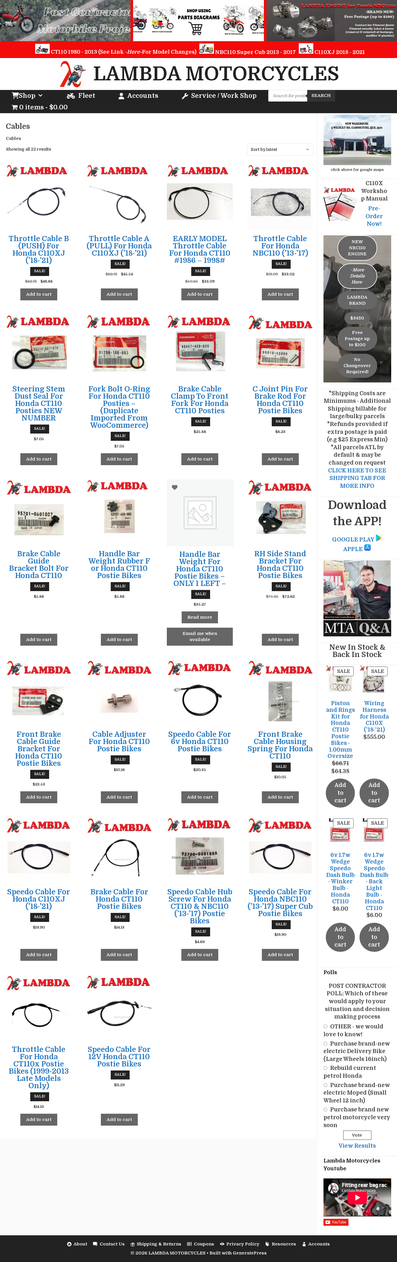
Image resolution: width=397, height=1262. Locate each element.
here (133, 52)
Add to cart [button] (38, 294)
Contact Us (112, 1244)
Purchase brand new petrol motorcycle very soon (356, 1117)
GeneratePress (250, 1253)
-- (357, 276)
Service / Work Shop (224, 95)
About (80, 1244)
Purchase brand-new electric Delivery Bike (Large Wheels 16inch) (356, 1051)
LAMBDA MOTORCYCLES (216, 74)
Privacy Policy (242, 1244)
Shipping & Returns (159, 1244)
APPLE (353, 549)
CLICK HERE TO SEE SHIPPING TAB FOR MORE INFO (357, 478)
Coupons (204, 1244)
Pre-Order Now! (374, 216)
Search (321, 95)
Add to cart (340, 793)
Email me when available (200, 636)
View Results (357, 1146)
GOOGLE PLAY (353, 540)
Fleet (86, 95)
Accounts (142, 95)
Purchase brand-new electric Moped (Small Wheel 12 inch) (356, 1093)
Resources (284, 1244)
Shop (27, 95)
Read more (199, 617)
